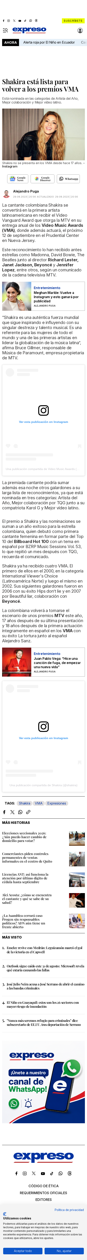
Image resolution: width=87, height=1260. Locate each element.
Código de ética (44, 1186)
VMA (39, 803)
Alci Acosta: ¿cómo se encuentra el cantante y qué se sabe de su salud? (27, 899)
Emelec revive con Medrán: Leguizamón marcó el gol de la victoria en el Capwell (44, 949)
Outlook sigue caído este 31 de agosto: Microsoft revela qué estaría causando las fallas (45, 968)
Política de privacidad (69, 1210)
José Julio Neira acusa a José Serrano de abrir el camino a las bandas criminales (45, 986)
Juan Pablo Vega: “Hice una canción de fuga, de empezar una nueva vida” (57, 662)
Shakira (24, 803)
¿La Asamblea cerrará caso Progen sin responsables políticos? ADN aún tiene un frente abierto (23, 921)
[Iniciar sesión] (80, 30)
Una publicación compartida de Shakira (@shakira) (43, 785)
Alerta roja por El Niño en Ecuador (49, 42)
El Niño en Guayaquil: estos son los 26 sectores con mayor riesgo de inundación (43, 1004)
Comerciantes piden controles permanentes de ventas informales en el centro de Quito (27, 857)
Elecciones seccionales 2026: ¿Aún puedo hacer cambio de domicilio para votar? (24, 837)
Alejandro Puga (26, 191)
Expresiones (56, 803)
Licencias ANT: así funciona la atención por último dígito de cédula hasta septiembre (25, 878)
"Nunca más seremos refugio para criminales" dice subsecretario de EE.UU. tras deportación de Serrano (44, 1022)
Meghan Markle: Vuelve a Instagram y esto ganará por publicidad (56, 297)
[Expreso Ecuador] (44, 1161)
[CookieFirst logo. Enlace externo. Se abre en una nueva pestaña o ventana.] (4, 1214)
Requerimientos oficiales (43, 1193)
